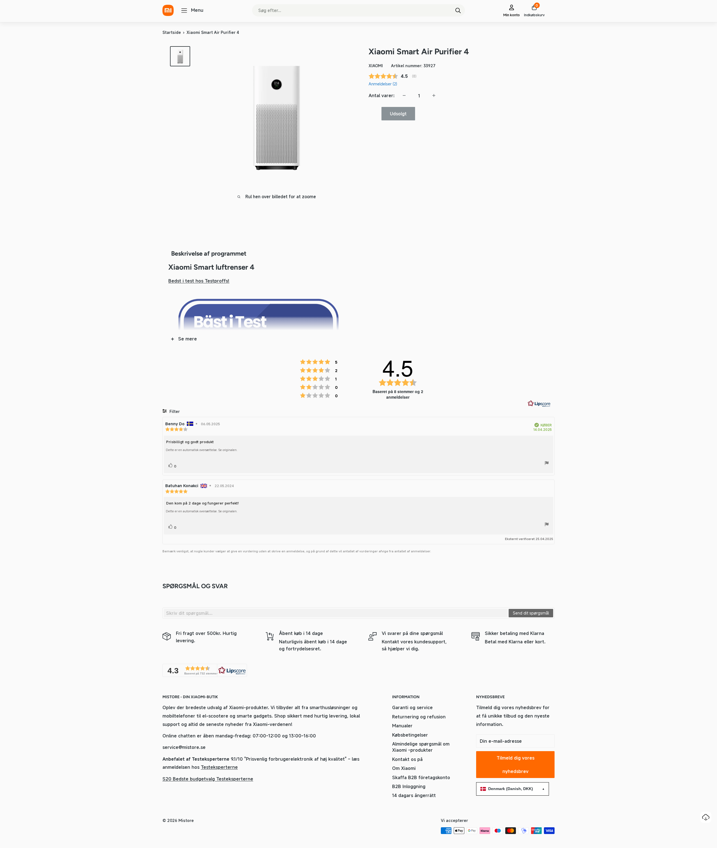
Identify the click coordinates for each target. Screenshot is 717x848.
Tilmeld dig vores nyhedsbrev (515, 764)
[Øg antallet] (434, 95)
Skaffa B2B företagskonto (421, 777)
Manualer (402, 726)
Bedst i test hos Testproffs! (198, 281)
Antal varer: (382, 95)
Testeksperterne (219, 767)
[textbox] (336, 613)
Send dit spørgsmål (531, 613)
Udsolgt (398, 113)
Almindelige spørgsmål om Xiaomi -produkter (421, 747)
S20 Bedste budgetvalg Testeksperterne (207, 779)
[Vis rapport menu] (546, 464)
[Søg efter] (458, 10)
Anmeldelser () (383, 83)
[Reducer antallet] (404, 95)
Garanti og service (412, 707)
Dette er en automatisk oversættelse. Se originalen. (202, 450)
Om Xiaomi (404, 768)
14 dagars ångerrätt (414, 795)
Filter (174, 411)
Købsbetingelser (410, 735)
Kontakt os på (407, 759)
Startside (171, 32)
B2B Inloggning (408, 786)
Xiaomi (376, 65)
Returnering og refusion (419, 717)
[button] (204, 670)
